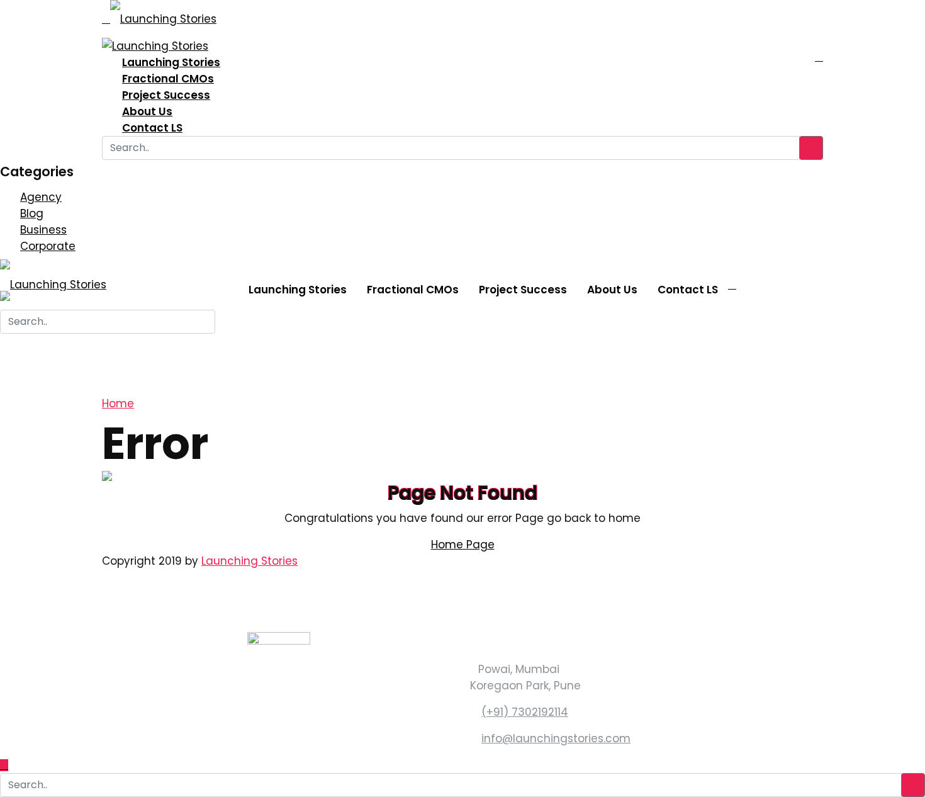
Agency (41, 197)
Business (43, 229)
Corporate (48, 246)
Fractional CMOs (168, 78)
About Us (147, 111)
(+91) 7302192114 (524, 712)
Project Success (166, 95)
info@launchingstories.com (556, 738)
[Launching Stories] (163, 14)
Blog (31, 213)
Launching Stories (171, 62)
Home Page (463, 544)
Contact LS (152, 127)
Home (118, 403)
